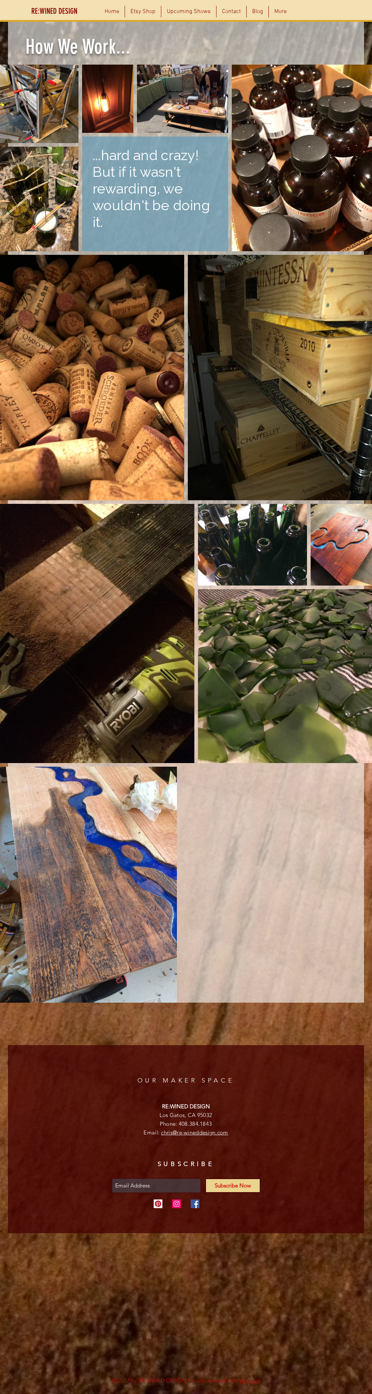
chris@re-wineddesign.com (194, 1132)
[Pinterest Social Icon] (158, 1203)
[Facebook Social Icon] (195, 1203)
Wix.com (249, 1380)
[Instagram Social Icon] (176, 1203)
